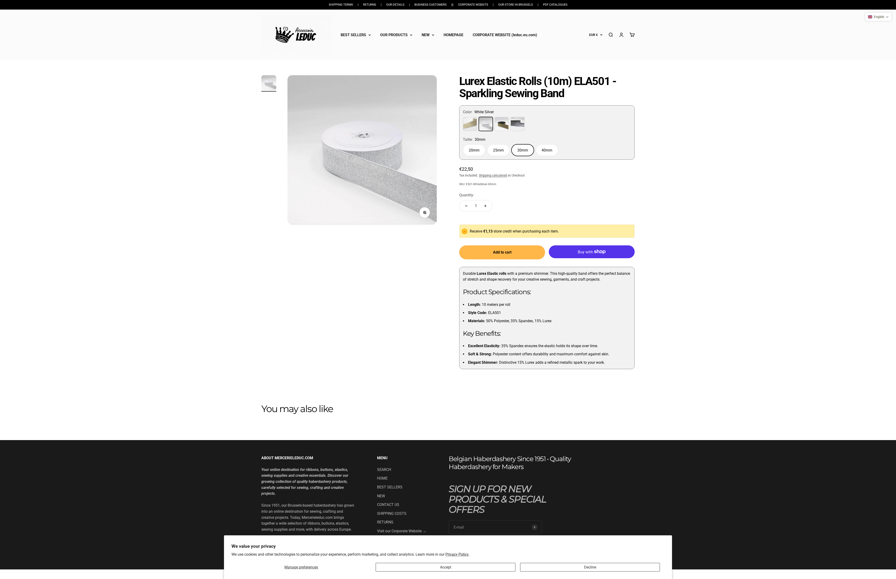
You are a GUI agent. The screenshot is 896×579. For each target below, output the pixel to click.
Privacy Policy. (457, 554)
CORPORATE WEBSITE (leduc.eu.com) (505, 34)
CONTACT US (388, 504)
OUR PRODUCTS (394, 34)
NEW (426, 34)
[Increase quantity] (485, 206)
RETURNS (385, 522)
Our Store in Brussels (515, 4)
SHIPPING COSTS (391, 513)
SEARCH (384, 469)
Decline (590, 567)
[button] (878, 17)
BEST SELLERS (353, 34)
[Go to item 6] (268, 83)
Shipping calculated (493, 175)
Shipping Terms (341, 4)
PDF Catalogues (555, 4)
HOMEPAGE (453, 34)
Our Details (395, 4)
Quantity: (466, 195)
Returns (369, 4)
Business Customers (430, 4)
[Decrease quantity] (466, 206)
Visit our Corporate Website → (401, 531)
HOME (382, 478)
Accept (445, 567)
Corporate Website (473, 4)
